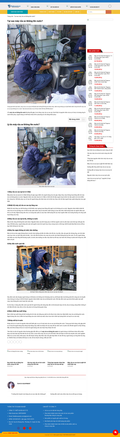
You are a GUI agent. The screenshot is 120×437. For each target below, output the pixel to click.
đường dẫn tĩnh (64, 377)
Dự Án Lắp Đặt (68, 12)
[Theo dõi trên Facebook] (107, 1)
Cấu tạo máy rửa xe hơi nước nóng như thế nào (36, 363)
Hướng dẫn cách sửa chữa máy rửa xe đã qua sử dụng (66, 394)
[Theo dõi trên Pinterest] (24, 428)
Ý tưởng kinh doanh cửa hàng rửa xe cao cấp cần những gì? (28, 394)
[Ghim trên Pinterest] (17, 342)
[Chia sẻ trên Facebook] (8, 342)
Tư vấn (59, 12)
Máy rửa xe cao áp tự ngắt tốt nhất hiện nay (77, 363)
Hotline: (10, 433)
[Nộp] (108, 12)
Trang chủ (43, 12)
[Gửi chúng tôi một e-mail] (111, 1)
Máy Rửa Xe (43, 377)
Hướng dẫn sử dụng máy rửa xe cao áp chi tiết (99, 171)
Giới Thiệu (52, 12)
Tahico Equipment (26, 24)
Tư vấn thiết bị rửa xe (51, 377)
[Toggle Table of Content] (82, 119)
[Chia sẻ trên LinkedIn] (20, 342)
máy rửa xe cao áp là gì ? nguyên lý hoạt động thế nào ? (99, 179)
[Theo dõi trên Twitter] (110, 1)
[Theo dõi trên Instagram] (108, 1)
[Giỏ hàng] (109, 6)
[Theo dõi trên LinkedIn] (27, 428)
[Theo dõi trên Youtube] (30, 428)
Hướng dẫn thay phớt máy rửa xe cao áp (99, 167)
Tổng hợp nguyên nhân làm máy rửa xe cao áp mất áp (56, 363)
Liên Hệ (77, 12)
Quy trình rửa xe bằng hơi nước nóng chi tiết (15, 363)
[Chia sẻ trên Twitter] (11, 342)
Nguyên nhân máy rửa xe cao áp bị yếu (98, 175)
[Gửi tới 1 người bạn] (14, 342)
